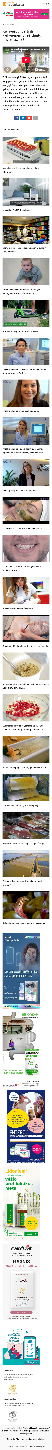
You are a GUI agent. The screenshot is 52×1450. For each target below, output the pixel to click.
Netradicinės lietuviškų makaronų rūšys (21, 805)
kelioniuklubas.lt (30, 1428)
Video (12, 24)
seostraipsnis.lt (26, 1434)
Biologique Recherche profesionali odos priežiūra (26, 646)
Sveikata (6, 24)
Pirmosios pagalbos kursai (27, 1439)
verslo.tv (19, 1428)
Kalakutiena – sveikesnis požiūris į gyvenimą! (24, 923)
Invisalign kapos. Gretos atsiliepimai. (20, 491)
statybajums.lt (8, 1428)
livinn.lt (42, 1439)
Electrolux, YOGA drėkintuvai (16, 210)
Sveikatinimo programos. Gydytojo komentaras (24, 767)
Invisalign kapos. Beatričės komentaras (21, 411)
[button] (43, 4)
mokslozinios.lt (18, 1431)
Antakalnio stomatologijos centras (18, 608)
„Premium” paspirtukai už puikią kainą (20, 331)
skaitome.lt (6, 1431)
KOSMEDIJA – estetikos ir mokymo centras (23, 529)
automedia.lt (44, 1428)
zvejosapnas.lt (32, 1431)
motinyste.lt (44, 1431)
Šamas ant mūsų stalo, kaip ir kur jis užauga (23, 843)
